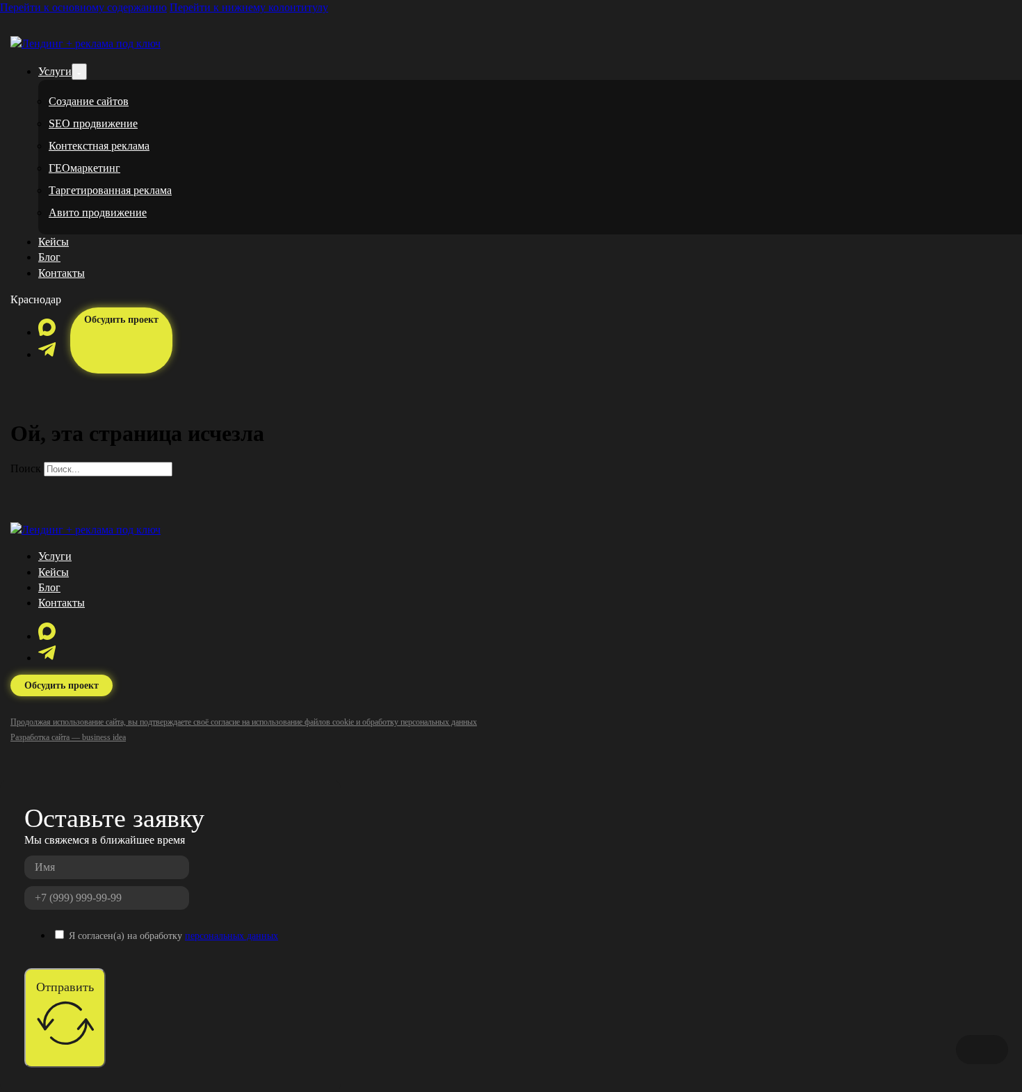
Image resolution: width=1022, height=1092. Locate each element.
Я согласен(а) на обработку (173, 936)
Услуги (55, 71)
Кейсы (53, 242)
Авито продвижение (98, 212)
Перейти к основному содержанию (83, 7)
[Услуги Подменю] (79, 71)
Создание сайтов (89, 101)
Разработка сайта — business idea (68, 737)
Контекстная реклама (99, 146)
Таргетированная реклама (110, 190)
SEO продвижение (93, 123)
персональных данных (231, 936)
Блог (49, 257)
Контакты (61, 273)
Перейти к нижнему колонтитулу (249, 7)
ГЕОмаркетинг (84, 168)
